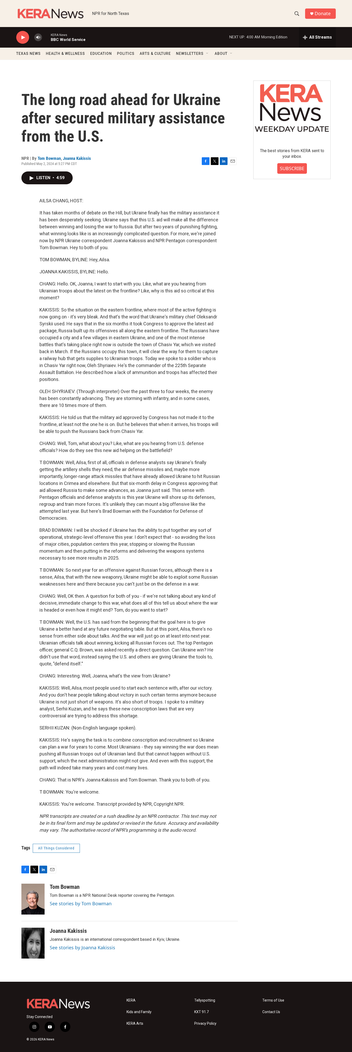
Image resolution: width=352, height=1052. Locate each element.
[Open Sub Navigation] (207, 53)
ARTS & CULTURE (155, 53)
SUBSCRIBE (292, 168)
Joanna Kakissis (77, 158)
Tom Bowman (49, 158)
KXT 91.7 (201, 1012)
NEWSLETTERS (190, 53)
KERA (131, 1000)
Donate (323, 13)
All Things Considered (56, 848)
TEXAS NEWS (28, 53)
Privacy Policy (205, 1023)
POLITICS (126, 53)
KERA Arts (135, 1023)
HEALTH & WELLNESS (65, 53)
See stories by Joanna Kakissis (82, 947)
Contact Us (271, 1012)
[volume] (38, 37)
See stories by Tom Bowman (81, 903)
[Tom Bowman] (33, 899)
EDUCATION (101, 53)
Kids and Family (139, 1012)
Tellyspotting (204, 1000)
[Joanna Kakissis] (33, 943)
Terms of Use (273, 1000)
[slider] (46, 37)
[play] (23, 37)
